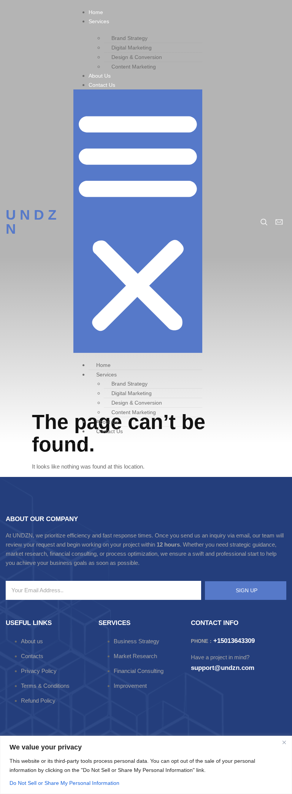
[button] (137, 221)
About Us (100, 76)
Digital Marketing (131, 48)
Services (99, 21)
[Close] (284, 742)
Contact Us (102, 85)
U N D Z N (31, 222)
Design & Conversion (136, 57)
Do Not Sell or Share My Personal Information (64, 783)
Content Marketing (133, 67)
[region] (146, 765)
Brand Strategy (129, 38)
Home (96, 12)
